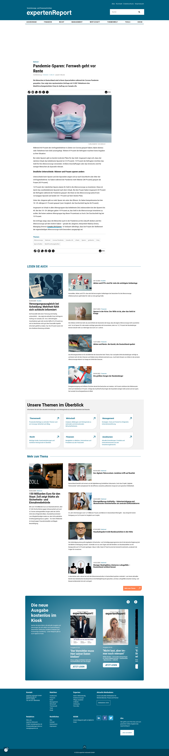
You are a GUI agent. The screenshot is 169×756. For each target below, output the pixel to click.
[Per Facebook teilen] (40, 92)
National (36, 62)
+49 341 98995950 (34, 700)
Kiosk (75, 722)
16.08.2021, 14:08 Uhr (48, 75)
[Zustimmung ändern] (6, 749)
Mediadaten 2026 (103, 702)
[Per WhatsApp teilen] (36, 92)
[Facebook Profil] (105, 718)
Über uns (29, 720)
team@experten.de (36, 724)
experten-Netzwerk (32, 722)
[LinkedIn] (99, 718)
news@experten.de (32, 728)
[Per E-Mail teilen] (29, 92)
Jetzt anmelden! (127, 732)
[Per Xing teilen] (43, 92)
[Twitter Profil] (111, 718)
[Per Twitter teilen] (47, 92)
